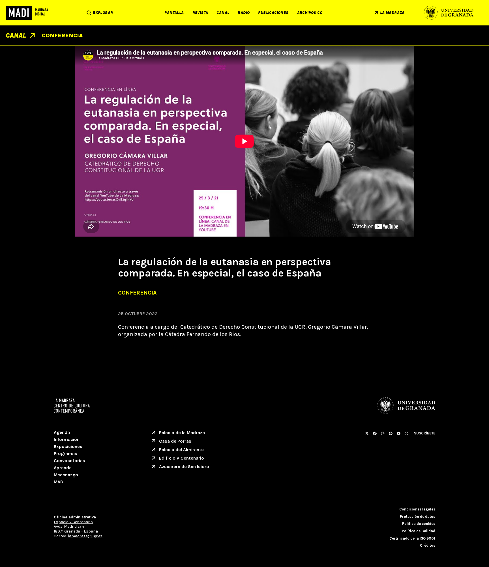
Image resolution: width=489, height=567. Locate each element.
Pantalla (174, 12)
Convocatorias (69, 460)
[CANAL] (32, 35)
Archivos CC (309, 12)
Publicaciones (273, 12)
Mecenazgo (66, 474)
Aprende (63, 467)
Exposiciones (68, 446)
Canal (222, 12)
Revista (200, 12)
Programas (65, 453)
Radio (244, 12)
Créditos (427, 545)
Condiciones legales (417, 509)
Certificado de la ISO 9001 (412, 538)
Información (67, 439)
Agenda (62, 432)
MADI (59, 481)
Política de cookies (418, 523)
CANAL (16, 35)
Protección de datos (417, 516)
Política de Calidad (418, 531)
